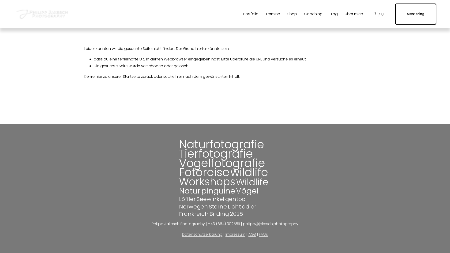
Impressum (235, 234)
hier (99, 76)
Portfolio (251, 14)
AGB (252, 234)
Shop (292, 14)
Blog (334, 14)
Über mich (354, 14)
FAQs (263, 234)
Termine (273, 14)
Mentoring (415, 14)
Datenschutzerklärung (202, 234)
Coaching (313, 14)
